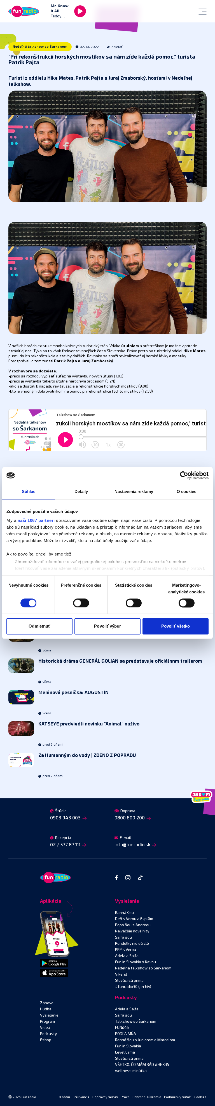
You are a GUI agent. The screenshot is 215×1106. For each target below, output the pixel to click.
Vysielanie (49, 1015)
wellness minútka (131, 1071)
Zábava (46, 1003)
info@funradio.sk (132, 845)
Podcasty (48, 1034)
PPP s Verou (125, 950)
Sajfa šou (123, 937)
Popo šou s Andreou (133, 925)
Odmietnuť (39, 626)
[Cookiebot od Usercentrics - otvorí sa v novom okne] (184, 475)
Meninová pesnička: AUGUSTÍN (73, 692)
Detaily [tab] (81, 491)
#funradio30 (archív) (133, 987)
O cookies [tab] (187, 491)
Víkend (121, 974)
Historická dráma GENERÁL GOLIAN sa (120, 661)
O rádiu (64, 1097)
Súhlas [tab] (29, 491)
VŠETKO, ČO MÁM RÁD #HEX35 (142, 1065)
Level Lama (125, 1052)
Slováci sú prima (129, 981)
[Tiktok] (140, 877)
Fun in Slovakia (128, 1046)
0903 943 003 (65, 818)
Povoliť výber (107, 626)
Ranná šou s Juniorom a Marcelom (145, 1040)
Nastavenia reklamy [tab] (133, 491)
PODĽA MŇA (125, 1034)
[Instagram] (128, 877)
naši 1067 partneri (36, 520)
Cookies (200, 1097)
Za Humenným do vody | (87, 755)
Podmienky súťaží (177, 1097)
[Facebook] (116, 877)
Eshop (45, 1040)
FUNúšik (122, 1028)
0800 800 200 (129, 818)
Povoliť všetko (175, 626)
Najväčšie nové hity (132, 931)
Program (47, 1022)
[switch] (81, 602)
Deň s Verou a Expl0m (134, 919)
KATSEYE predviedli (88, 724)
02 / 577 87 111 (65, 845)
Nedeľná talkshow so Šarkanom (40, 47)
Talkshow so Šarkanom (135, 1022)
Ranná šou (124, 913)
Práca (125, 1097)
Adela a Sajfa (127, 956)
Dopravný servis (105, 1097)
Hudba (46, 1009)
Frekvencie (81, 1097)
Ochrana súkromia (146, 1097)
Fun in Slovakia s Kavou (135, 962)
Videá (45, 1028)
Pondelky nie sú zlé (132, 944)
